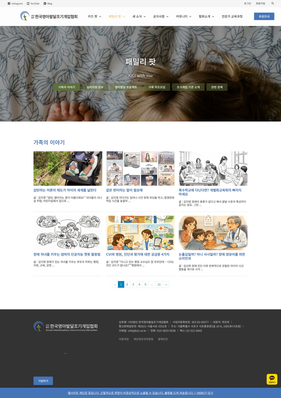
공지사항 (159, 16)
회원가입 (260, 3)
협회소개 (204, 16)
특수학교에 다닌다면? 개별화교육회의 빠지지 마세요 (210, 192)
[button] (273, 3)
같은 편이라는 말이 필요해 (124, 190)
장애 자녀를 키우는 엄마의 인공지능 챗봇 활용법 (66, 254)
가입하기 (43, 381)
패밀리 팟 (115, 16)
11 (159, 284)
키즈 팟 (92, 16)
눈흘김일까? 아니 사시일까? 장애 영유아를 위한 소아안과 (212, 256)
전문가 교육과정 (232, 16)
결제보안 (163, 339)
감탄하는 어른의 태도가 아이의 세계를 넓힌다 (64, 190)
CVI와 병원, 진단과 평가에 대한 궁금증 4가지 (137, 254)
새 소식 (137, 16)
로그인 (247, 3)
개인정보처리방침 (143, 339)
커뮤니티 (182, 16)
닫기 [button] (210, 393)
